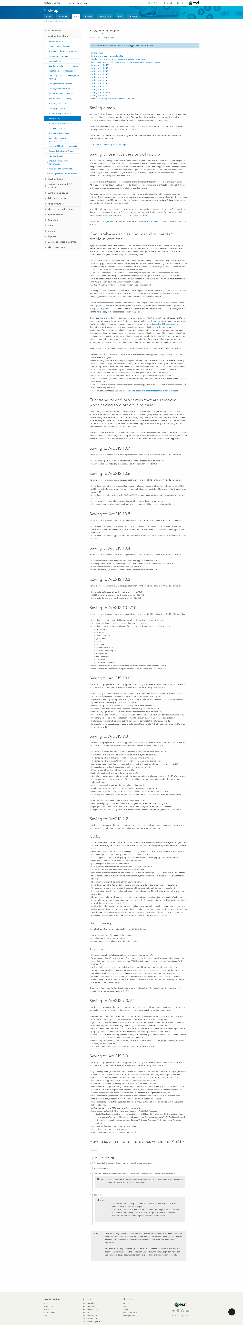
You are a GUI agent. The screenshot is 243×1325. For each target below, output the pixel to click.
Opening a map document (60, 46)
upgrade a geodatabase (103, 309)
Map (76, 16)
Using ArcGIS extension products (63, 146)
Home (48, 16)
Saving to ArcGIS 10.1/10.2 (102, 80)
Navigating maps (56, 156)
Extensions (133, 16)
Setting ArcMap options (59, 133)
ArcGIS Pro (74, 3)
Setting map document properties (63, 51)
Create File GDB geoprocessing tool (167, 324)
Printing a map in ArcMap (60, 113)
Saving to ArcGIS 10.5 (100, 71)
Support (47, 1315)
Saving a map (54, 118)
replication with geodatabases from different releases (155, 391)
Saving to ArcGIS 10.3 (100, 77)
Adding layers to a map (58, 56)
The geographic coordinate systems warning (64, 77)
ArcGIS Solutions (90, 1318)
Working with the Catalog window (63, 174)
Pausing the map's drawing (60, 98)
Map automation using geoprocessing (58, 139)
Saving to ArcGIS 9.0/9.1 (101, 92)
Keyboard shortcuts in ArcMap (62, 151)
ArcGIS (86, 1312)
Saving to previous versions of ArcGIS (107, 56)
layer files (109, 221)
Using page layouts (57, 108)
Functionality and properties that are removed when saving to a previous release (125, 62)
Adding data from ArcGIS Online (62, 123)
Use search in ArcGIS (57, 128)
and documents (153, 221)
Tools (119, 16)
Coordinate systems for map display (64, 66)
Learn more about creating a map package (108, 144)
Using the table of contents (60, 84)
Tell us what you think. (181, 1315)
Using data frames (56, 61)
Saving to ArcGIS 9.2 (99, 89)
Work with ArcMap (58, 21)
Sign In (170, 3)
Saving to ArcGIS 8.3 (99, 95)
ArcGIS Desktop (89, 1306)
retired (108, 46)
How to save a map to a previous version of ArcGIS (112, 98)
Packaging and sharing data (61, 169)
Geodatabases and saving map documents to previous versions (118, 59)
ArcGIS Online (89, 1303)
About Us (126, 1303)
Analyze (88, 16)
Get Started (62, 16)
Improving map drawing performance (59, 162)
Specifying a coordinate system (62, 71)
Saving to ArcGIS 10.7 (100, 65)
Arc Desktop (52, 2)
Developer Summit (130, 1315)
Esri (194, 3)
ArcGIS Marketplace (91, 1321)
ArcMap (84, 3)
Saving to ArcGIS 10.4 (100, 74)
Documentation (50, 1312)
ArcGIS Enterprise (90, 1309)
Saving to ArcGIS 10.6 (100, 68)
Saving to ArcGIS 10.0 (100, 83)
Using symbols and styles (59, 88)
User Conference (130, 1312)
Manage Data (105, 16)
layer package (97, 339)
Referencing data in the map (61, 93)
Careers (126, 1306)
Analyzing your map (57, 103)
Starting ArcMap (56, 41)
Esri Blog (126, 1309)
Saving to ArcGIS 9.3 (99, 86)
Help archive (109, 37)
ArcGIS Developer (90, 1315)
